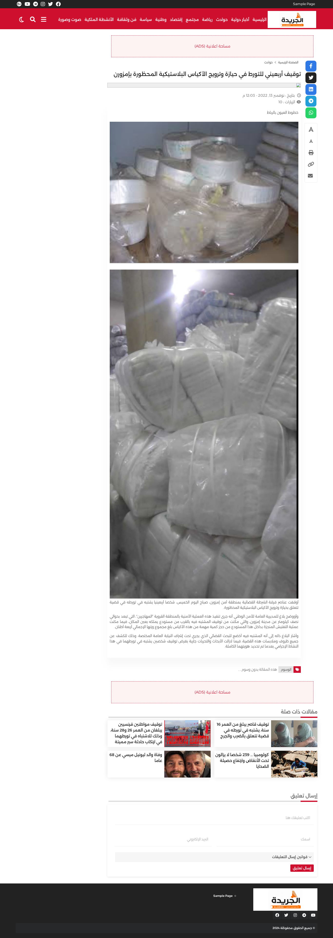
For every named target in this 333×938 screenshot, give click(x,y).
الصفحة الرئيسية (288, 62)
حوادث (222, 19)
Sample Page (304, 4)
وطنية (160, 19)
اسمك (305, 839)
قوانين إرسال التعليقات (289, 857)
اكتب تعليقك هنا (298, 817)
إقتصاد (176, 19)
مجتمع (192, 19)
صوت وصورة (69, 19)
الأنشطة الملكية (99, 19)
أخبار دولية (240, 19)
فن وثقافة (126, 19)
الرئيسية (259, 19)
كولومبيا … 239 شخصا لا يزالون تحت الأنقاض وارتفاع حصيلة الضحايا (242, 760)
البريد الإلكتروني (197, 839)
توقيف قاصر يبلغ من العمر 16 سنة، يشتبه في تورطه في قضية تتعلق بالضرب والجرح (243, 730)
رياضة (207, 19)
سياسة (146, 19)
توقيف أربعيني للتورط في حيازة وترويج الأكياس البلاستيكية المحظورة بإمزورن (207, 74)
